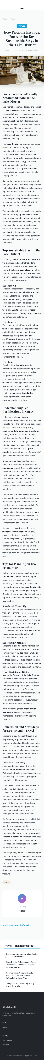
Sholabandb (9, 1007)
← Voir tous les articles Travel (15, 925)
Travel (13, 19)
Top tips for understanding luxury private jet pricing (20, 984)
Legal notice (7, 1040)
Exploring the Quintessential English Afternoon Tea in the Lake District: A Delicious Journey (21, 965)
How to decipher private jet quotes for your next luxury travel (22, 955)
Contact (5, 1045)
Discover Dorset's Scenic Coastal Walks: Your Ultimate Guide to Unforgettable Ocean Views (19, 975)
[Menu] (22, 8)
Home (4, 1027)
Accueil (5, 19)
